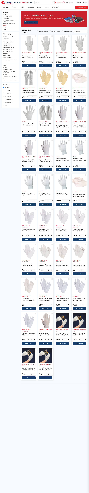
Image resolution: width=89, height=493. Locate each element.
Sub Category (7, 34)
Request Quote (81, 7)
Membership (60, 2)
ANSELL (5, 67)
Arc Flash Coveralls (8, 51)
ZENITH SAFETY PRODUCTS (10, 80)
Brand (5, 65)
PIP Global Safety (7, 69)
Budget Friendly (55, 31)
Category (5, 12)
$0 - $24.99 (7, 90)
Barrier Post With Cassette (10, 59)
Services (14, 7)
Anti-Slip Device (7, 43)
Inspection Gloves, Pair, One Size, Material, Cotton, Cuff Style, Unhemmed (45, 126)
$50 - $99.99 (8, 96)
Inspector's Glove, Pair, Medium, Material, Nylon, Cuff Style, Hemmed (79, 126)
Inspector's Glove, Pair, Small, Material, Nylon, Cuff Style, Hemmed (28, 161)
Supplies (5, 7)
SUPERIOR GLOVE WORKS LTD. (9, 77)
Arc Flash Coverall (7, 49)
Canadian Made (67, 31)
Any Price (7, 87)
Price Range (6, 84)
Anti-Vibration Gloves (8, 47)
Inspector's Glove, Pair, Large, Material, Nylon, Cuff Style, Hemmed (62, 126)
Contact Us (70, 3)
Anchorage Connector (8, 40)
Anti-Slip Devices (7, 45)
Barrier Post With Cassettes (10, 61)
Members (39, 7)
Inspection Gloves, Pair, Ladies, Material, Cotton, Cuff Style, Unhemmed (28, 125)
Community (31, 7)
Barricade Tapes (7, 57)
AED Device (6, 38)
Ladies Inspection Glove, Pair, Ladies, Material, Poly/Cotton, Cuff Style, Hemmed (79, 197)
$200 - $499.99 (8, 102)
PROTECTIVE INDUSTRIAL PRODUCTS (9, 72)
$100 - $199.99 (8, 99)
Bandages (5, 53)
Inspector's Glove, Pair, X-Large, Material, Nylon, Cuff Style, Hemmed (45, 161)
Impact (47, 7)
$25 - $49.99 (8, 93)
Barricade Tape (7, 55)
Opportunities (56, 7)
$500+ (6, 105)
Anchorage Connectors (9, 42)
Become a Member (31, 22)
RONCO (5, 74)
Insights (22, 7)
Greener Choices (43, 31)
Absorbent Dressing (8, 36)
